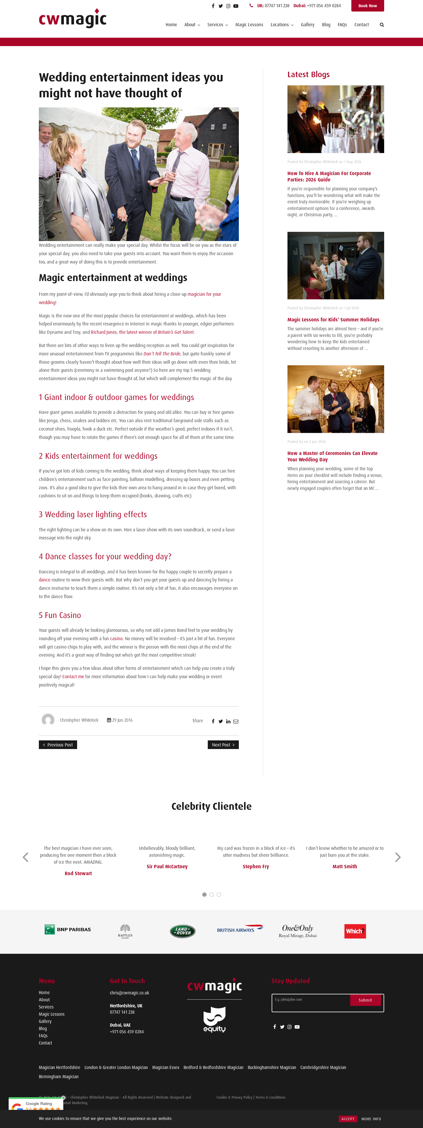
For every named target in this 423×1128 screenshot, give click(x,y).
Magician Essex (165, 1067)
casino (116, 638)
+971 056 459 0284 (317, 5)
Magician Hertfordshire (59, 1067)
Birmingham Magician (59, 1076)
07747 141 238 (274, 5)
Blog (326, 24)
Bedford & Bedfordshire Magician (213, 1067)
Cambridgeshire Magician (323, 1067)
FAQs (342, 24)
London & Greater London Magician (116, 1067)
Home (171, 24)
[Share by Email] (236, 721)
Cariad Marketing (74, 1102)
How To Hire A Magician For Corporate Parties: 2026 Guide (329, 176)
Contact (362, 24)
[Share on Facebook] (213, 721)
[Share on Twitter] (221, 721)
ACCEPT (348, 1118)
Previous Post (59, 745)
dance (44, 580)
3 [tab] (219, 894)
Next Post (221, 745)
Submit (365, 1000)
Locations (280, 24)
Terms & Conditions (270, 1097)
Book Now (368, 5)
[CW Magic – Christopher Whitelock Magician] (72, 18)
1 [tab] (204, 894)
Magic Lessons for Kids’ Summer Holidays (333, 319)
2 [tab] (211, 894)
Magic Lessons (249, 24)
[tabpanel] (78, 858)
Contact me (73, 676)
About (44, 999)
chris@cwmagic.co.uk (129, 993)
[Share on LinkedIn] (228, 721)
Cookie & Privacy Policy (234, 1097)
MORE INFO (371, 1118)
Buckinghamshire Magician (272, 1067)
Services (46, 1007)
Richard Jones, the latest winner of (142, 332)
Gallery (308, 24)
